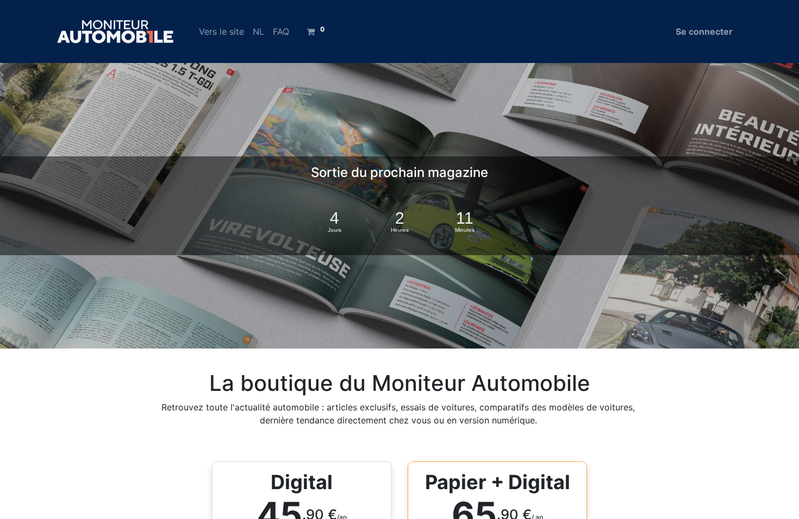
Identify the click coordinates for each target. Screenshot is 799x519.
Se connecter (704, 31)
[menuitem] (221, 31)
